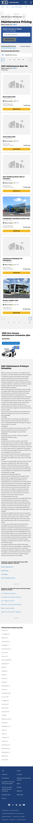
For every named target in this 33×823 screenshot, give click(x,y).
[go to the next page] (2, 59)
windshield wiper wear (10, 520)
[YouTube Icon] (24, 805)
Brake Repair (5, 570)
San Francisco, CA (6, 649)
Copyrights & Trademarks (6, 816)
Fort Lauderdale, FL (6, 660)
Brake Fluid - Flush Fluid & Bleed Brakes (11, 604)
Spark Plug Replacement (8, 578)
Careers (19, 770)
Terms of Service (5, 819)
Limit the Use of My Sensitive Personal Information (7, 789)
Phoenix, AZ (5, 630)
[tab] (8, 46)
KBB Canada (20, 794)
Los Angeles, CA (6, 634)
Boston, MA (4, 722)
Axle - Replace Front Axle (7, 601)
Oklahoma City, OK (6, 719)
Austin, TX (4, 730)
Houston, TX (5, 741)
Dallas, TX (4, 733)
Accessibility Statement (21, 819)
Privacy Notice (5, 778)
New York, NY (5, 704)
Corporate (19, 774)
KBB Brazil (19, 791)
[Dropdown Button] (28, 34)
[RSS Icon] (16, 805)
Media (18, 783)
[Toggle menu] (30, 2)
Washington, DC (6, 752)
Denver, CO (4, 656)
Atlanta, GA (4, 678)
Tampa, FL (4, 674)
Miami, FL (4, 667)
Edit (24, 17)
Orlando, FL (5, 671)
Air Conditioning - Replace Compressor (11, 597)
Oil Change (4, 574)
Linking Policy (12, 819)
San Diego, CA (5, 645)
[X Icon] (13, 805)
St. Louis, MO (5, 697)
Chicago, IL (4, 682)
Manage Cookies (6, 794)
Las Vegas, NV (5, 700)
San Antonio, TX (6, 745)
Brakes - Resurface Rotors (7, 608)
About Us (4, 798)
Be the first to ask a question (10, 343)
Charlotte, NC (5, 708)
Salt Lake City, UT (6, 748)
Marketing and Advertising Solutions (23, 779)
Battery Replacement (7, 567)
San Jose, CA (5, 652)
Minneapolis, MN (6, 693)
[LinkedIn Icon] (20, 805)
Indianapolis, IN (6, 685)
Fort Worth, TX (5, 737)
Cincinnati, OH (5, 711)
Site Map (19, 787)
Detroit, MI (4, 689)
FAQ (3, 770)
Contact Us (4, 774)
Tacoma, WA (5, 759)
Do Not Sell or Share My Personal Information (8, 782)
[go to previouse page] (30, 318)
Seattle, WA (4, 756)
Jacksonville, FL (5, 663)
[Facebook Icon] (9, 805)
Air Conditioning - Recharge (8, 593)
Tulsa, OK (4, 715)
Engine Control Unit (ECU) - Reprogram (11, 612)
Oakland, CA (5, 637)
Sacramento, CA (6, 641)
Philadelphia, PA (6, 726)
